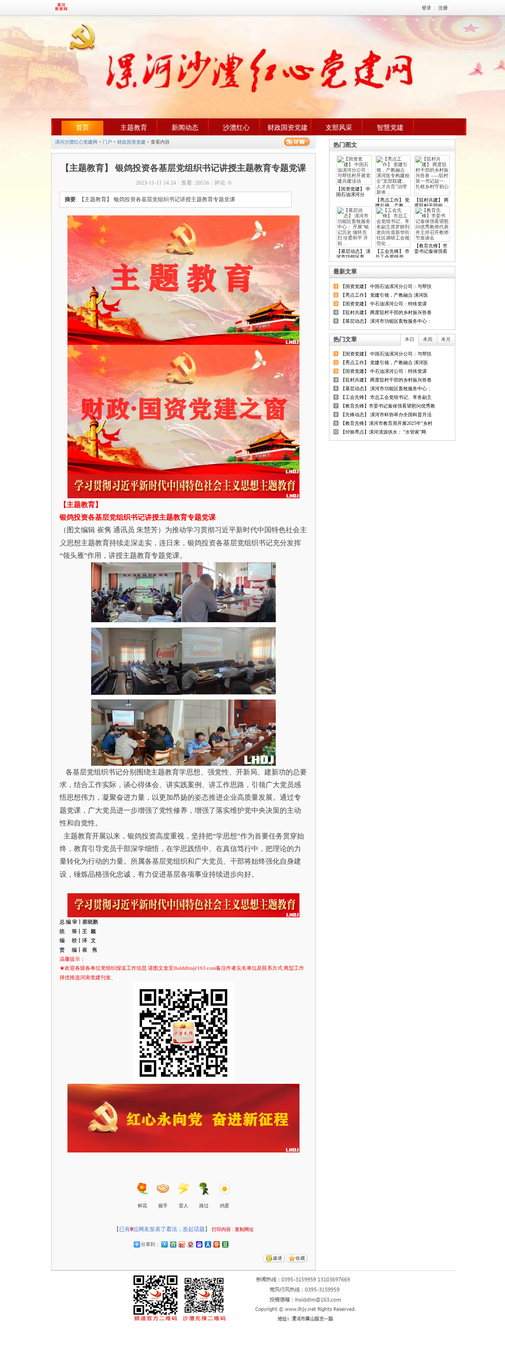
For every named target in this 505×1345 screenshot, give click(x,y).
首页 (82, 127)
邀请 (277, 1258)
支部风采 (338, 127)
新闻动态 (185, 127)
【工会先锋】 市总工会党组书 (392, 254)
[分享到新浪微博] (181, 1244)
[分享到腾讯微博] (164, 1244)
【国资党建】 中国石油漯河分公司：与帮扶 (386, 286)
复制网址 (244, 1229)
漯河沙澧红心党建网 (76, 142)
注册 (443, 8)
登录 (426, 8)
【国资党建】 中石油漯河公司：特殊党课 (383, 304)
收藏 (300, 1258)
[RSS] (297, 142)
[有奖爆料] (427, 271)
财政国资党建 (287, 127)
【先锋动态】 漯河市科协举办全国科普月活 (386, 414)
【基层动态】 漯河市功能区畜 (353, 254)
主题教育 (133, 127)
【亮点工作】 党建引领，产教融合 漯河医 (384, 295)
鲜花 (142, 1205)
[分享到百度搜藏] (199, 1244)
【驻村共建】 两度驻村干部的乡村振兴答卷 (386, 312)
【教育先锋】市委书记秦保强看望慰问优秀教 (387, 406)
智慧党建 (390, 127)
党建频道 (81, 7)
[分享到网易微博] (190, 1244)
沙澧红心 (236, 127)
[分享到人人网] (207, 1244)
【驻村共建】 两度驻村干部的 (431, 202)
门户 (107, 142)
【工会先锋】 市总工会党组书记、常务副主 (386, 397)
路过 (204, 1205)
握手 (163, 1205)
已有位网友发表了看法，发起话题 (162, 1229)
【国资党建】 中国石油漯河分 (353, 191)
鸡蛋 (224, 1205)
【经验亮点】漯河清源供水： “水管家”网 (383, 432)
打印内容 (221, 1229)
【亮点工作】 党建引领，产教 (392, 202)
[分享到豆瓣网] (225, 1244)
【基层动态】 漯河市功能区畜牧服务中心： (386, 321)
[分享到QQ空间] (172, 1244)
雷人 (183, 1205)
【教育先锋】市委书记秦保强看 (430, 248)
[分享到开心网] (216, 1244)
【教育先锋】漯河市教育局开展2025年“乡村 (386, 423)
